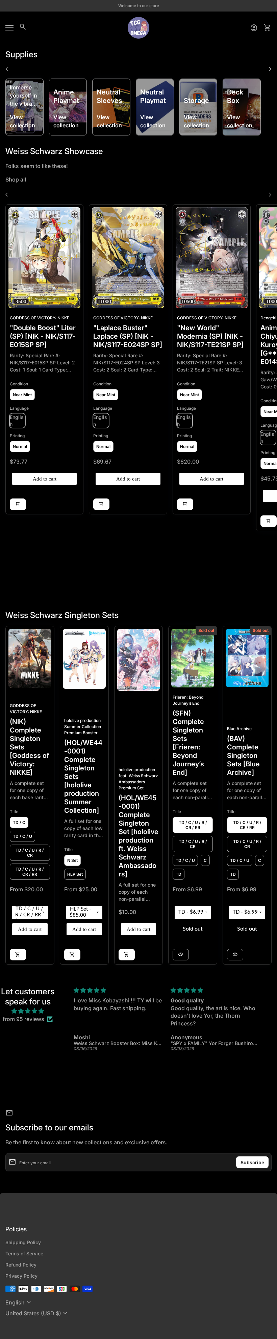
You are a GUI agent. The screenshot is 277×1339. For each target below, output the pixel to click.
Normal (20, 446)
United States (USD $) (37, 1313)
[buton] (19, 1302)
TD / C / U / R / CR (30, 853)
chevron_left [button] (7, 69)
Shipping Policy (23, 1242)
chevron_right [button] (270, 69)
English (19, 1302)
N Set (72, 860)
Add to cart (44, 479)
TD (178, 874)
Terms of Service (24, 1253)
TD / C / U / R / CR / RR (30, 872)
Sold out (193, 929)
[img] (27, 1011)
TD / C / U (22, 836)
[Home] (138, 27)
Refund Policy (20, 1265)
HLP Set (75, 874)
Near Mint (22, 394)
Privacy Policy (21, 1276)
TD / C (19, 822)
